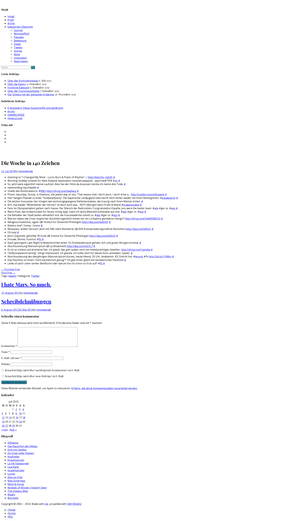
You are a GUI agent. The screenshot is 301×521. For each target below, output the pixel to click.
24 (20, 421)
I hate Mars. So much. (26, 284)
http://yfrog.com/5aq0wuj (61, 191)
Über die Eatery (17, 84)
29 (13, 425)
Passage (19, 37)
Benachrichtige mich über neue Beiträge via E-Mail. (34, 376)
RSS (10, 516)
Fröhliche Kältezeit (18, 87)
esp (173, 208)
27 (6, 425)
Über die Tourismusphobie (23, 91)
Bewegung (20, 40)
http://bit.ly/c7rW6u (160, 256)
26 (3, 425)
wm (156, 208)
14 (10, 417)
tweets (12, 276)
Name (5, 351)
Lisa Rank (13, 467)
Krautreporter (16, 460)
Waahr (11, 494)
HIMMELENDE (16, 115)
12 (3, 417)
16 (17, 417)
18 (23, 417)
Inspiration (20, 58)
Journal (18, 30)
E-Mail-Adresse (11, 358)
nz (116, 180)
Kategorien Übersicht (20, 27)
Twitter (35, 276)
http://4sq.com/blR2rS (138, 229)
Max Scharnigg (16, 480)
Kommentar (9, 346)
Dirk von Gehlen (17, 449)
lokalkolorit (168, 198)
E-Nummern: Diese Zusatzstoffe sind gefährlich (35, 108)
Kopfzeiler (14, 456)
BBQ (43, 191)
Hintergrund (15, 118)
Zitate (17, 44)
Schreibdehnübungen (26, 301)
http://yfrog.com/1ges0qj (135, 249)
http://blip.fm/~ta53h (100, 177)
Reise (17, 54)
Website (5, 364)
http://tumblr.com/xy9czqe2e (147, 194)
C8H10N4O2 (74, 504)
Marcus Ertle (15, 477)
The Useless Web (18, 491)
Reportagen (21, 61)
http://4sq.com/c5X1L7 (80, 246)
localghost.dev (16, 470)
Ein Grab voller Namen (21, 453)
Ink (46, 504)
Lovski (11, 474)
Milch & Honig (16, 484)
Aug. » (13, 429)
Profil (11, 20)
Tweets (18, 47)
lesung (139, 256)
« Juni (4, 429)
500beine (13, 443)
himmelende (25, 171)
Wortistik (13, 498)
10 (20, 413)
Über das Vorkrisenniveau (23, 80)
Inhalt (11, 16)
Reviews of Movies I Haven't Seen (27, 487)
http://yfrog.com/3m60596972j (142, 218)
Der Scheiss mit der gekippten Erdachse (31, 94)
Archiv (11, 23)
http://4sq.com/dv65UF (95, 222)
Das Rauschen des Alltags (22, 446)
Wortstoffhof (21, 33)
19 (3, 421)
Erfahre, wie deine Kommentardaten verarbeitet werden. (104, 388)
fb (40, 239)
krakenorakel (131, 205)
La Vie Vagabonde (18, 463)
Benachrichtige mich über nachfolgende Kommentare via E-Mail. (42, 370)
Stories (18, 51)
